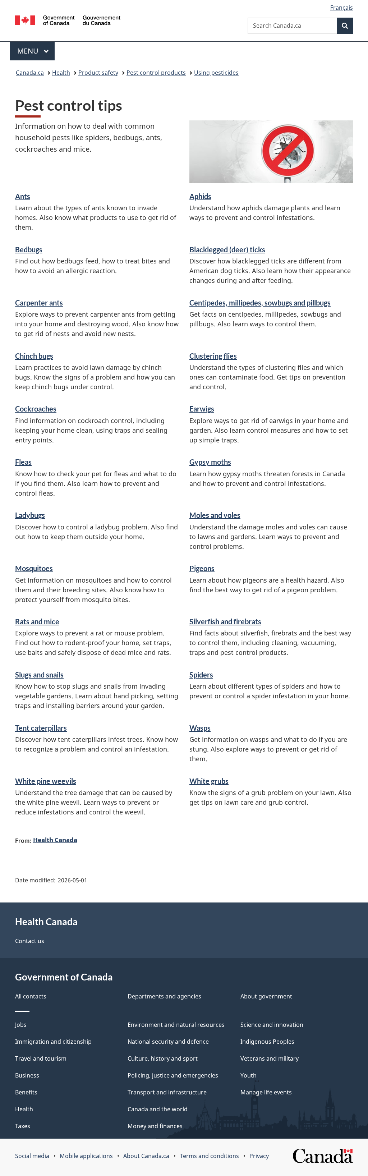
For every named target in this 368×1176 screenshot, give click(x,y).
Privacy (259, 1156)
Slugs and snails (39, 674)
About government (266, 996)
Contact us (29, 941)
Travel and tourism (40, 1058)
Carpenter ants (39, 302)
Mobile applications (86, 1156)
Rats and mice (37, 621)
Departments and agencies (164, 996)
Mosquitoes (34, 568)
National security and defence (168, 1042)
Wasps (200, 727)
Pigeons (202, 568)
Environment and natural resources (176, 1025)
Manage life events (266, 1092)
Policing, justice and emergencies (173, 1075)
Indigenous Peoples (267, 1042)
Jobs (21, 1025)
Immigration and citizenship (53, 1042)
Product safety (98, 73)
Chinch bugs (34, 356)
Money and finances (155, 1126)
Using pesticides (216, 73)
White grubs (209, 781)
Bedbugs (28, 249)
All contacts (30, 996)
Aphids (200, 196)
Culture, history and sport (163, 1058)
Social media (32, 1156)
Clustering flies (213, 356)
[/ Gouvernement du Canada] (67, 21)
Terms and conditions (209, 1156)
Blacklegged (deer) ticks (227, 249)
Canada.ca (30, 73)
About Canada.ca (146, 1156)
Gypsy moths (210, 462)
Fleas (23, 462)
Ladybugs (30, 515)
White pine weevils (45, 781)
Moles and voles (214, 515)
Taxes (22, 1126)
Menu (28, 51)
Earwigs (201, 408)
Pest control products (156, 73)
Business (27, 1075)
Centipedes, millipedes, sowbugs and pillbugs (260, 302)
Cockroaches (35, 408)
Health (61, 73)
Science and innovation (271, 1025)
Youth (248, 1075)
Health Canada (55, 839)
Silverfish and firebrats (225, 621)
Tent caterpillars (41, 727)
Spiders (201, 674)
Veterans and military (269, 1058)
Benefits (26, 1092)
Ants (22, 196)
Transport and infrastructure (167, 1092)
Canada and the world (158, 1109)
